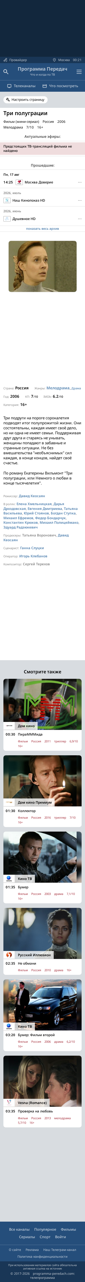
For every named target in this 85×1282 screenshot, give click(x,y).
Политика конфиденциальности (42, 1256)
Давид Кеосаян (32, 496)
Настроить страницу (28, 99)
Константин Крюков (20, 522)
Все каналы (19, 1229)
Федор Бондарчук (50, 518)
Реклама (32, 1249)
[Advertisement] (42, 339)
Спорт (45, 1236)
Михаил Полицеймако (59, 522)
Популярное (45, 1229)
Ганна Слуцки (32, 548)
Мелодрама (58, 387)
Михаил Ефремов (18, 518)
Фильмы (68, 1229)
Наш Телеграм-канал (59, 1249)
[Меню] (79, 71)
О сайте (15, 1249)
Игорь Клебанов (33, 556)
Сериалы (27, 1236)
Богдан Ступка (63, 513)
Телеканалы (25, 85)
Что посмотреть (63, 85)
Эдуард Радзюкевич (20, 527)
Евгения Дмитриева (45, 508)
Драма (76, 388)
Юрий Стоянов (36, 513)
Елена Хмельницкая (34, 503)
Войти (60, 1236)
